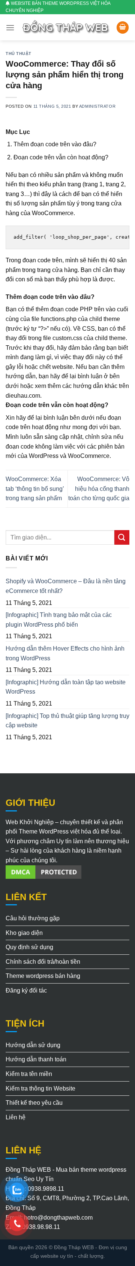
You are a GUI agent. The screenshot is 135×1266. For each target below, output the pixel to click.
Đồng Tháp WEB (74, 1247)
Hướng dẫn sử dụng (33, 1045)
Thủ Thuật (19, 53)
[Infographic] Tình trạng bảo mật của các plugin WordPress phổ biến (59, 620)
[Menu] (10, 27)
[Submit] (121, 537)
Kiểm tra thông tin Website (40, 1088)
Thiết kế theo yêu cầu (34, 1103)
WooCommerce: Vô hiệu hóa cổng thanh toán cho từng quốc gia (98, 488)
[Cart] (123, 27)
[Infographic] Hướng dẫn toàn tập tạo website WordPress (66, 687)
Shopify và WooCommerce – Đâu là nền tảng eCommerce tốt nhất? (66, 586)
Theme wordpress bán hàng (43, 976)
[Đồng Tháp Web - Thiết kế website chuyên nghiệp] (66, 27)
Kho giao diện (24, 933)
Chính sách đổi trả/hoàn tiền (43, 961)
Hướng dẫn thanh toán (36, 1059)
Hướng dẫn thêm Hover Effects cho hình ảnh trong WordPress (65, 653)
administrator (97, 106)
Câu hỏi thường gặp (33, 918)
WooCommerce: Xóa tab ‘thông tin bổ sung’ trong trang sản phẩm (35, 488)
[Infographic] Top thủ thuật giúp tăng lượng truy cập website (67, 721)
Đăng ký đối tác (26, 990)
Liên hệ (16, 1117)
